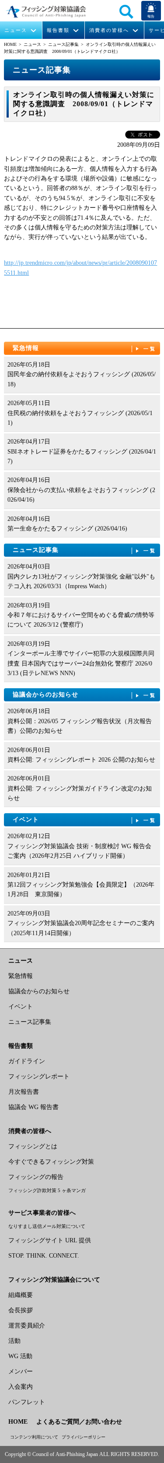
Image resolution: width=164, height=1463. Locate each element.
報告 (150, 16)
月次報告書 (23, 1092)
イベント (85, 819)
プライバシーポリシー (83, 1437)
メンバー (20, 1371)
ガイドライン (26, 1061)
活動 (14, 1341)
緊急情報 (85, 348)
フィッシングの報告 (35, 1177)
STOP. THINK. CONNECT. (43, 1255)
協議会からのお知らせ (85, 694)
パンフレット (26, 1402)
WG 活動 (20, 1356)
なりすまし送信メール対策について (46, 1226)
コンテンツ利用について (34, 1437)
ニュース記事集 (63, 44)
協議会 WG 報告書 (33, 1107)
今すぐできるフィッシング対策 (51, 1161)
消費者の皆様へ (109, 30)
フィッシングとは (32, 1146)
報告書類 (58, 30)
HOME (10, 44)
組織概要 (20, 1295)
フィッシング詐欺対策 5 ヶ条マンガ (47, 1190)
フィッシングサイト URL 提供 (49, 1240)
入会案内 (20, 1386)
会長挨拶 (20, 1310)
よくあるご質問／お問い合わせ (79, 1421)
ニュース (15, 30)
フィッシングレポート (39, 1076)
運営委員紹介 (26, 1325)
